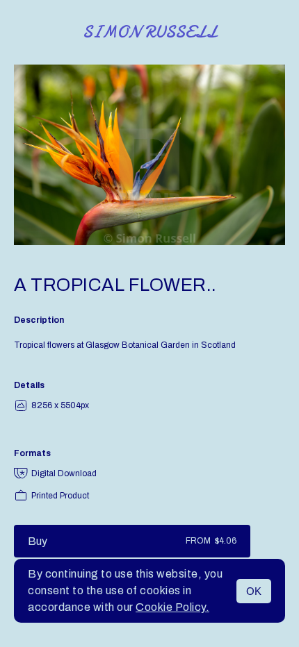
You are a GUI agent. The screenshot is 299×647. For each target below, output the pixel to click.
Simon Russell (150, 32)
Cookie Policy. (172, 607)
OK (253, 591)
